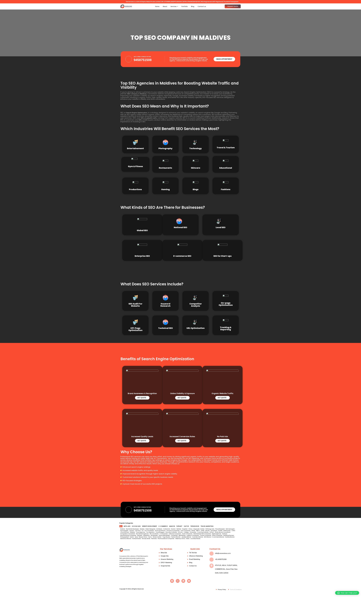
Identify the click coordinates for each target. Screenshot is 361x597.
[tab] (120, 526)
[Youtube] (189, 581)
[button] (347, 593)
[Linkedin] (183, 581)
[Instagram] (178, 581)
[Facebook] (172, 581)
